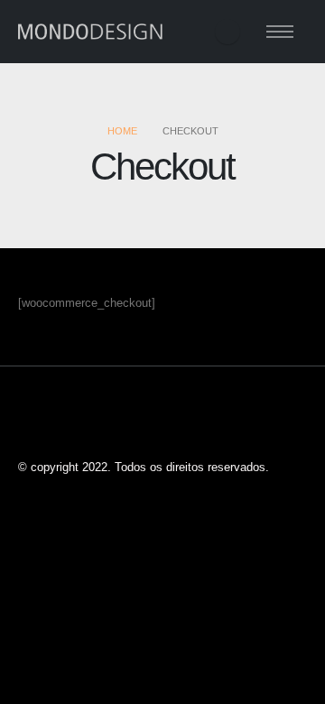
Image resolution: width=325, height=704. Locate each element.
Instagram (33, 422)
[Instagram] (227, 31)
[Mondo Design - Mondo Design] (90, 32)
